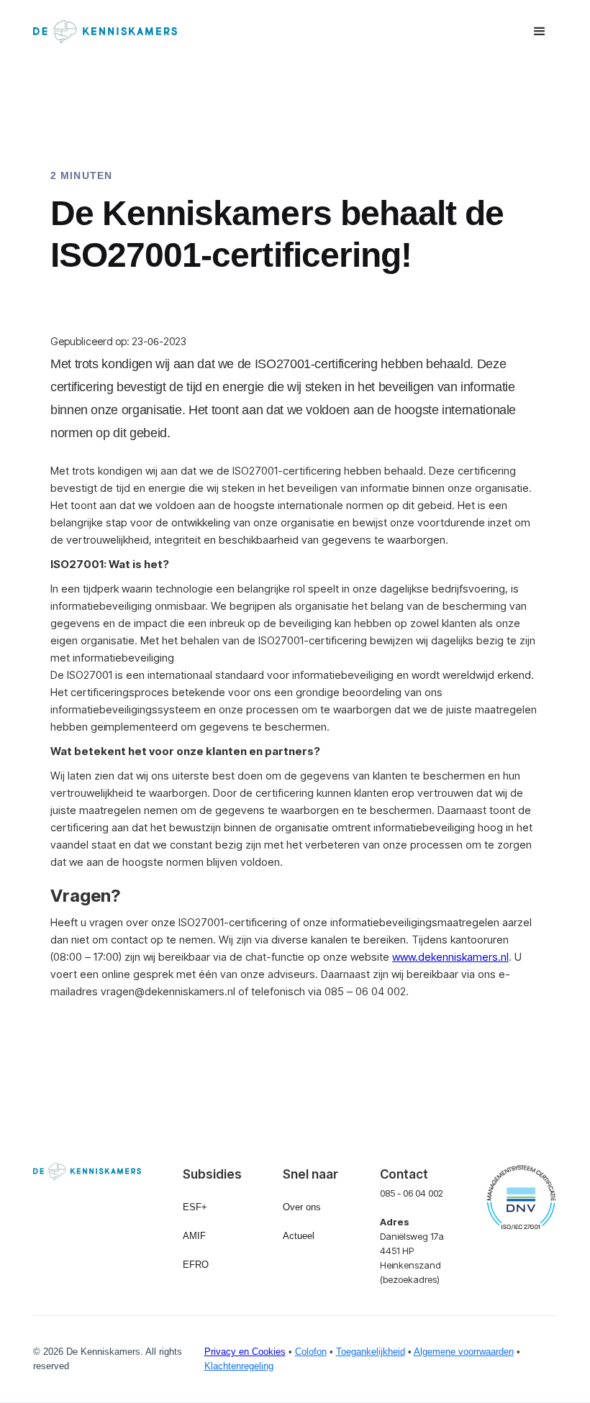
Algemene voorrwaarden (464, 1351)
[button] (539, 31)
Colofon (311, 1351)
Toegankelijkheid (370, 1351)
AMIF (194, 1235)
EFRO (196, 1264)
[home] (105, 31)
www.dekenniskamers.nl (450, 957)
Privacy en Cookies (245, 1351)
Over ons (302, 1207)
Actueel (298, 1235)
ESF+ (195, 1207)
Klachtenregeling (238, 1366)
